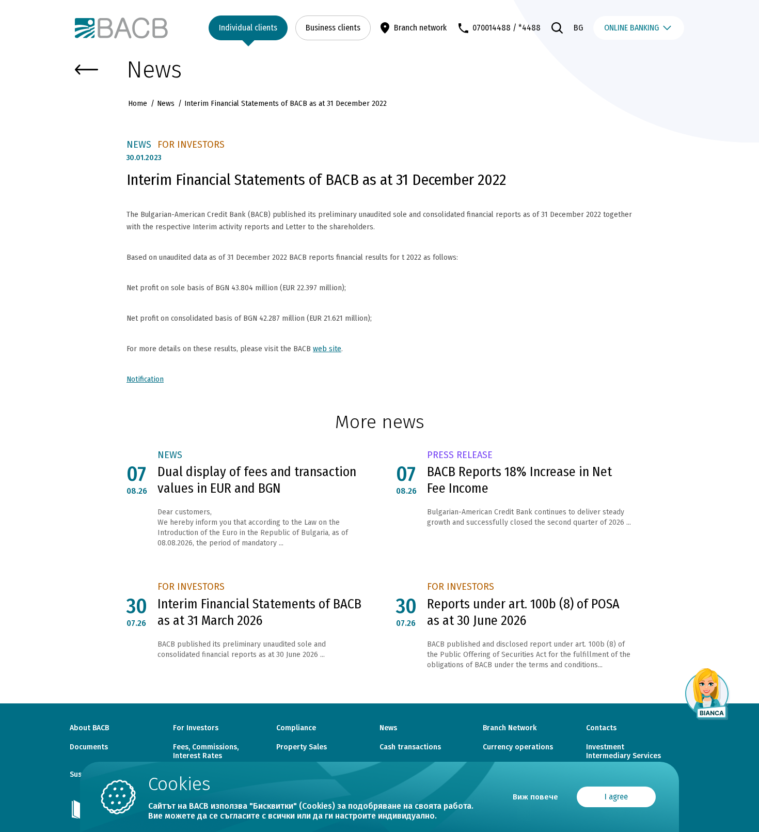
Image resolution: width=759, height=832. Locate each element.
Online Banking (631, 28)
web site (327, 348)
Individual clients (248, 28)
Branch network (420, 28)
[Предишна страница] (86, 70)
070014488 (491, 28)
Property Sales (301, 747)
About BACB (89, 728)
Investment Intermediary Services (623, 751)
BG (578, 28)
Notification (145, 379)
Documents (89, 747)
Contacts (601, 728)
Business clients (333, 28)
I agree (616, 797)
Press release (460, 455)
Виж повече (535, 797)
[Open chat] (707, 694)
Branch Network (509, 728)
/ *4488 (527, 28)
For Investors (195, 728)
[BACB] (121, 28)
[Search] (557, 28)
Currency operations (518, 747)
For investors (191, 144)
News (166, 103)
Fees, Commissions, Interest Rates (206, 751)
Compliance (296, 728)
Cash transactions (410, 747)
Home (138, 103)
